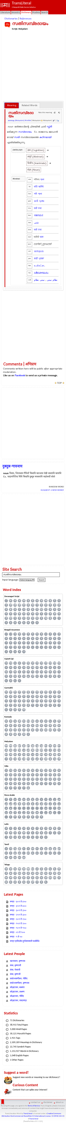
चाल (41, 237)
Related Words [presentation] (29, 105)
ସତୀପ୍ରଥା (38, 251)
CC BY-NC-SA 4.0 (58, 1116)
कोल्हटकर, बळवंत (17, 987)
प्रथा (39, 208)
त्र (41, 609)
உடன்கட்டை (39, 265)
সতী (35, 194)
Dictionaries (11, 18)
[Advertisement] (33, 65)
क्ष (28, 605)
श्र (10, 618)
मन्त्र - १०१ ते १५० (18, 928)
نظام (55, 280)
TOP (59, 383)
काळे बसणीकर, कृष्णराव (19, 983)
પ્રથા (41, 201)
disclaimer (47, 1102)
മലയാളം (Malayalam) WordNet (19, 120)
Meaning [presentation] (11, 105)
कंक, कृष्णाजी (15, 965)
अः (10, 600)
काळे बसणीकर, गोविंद (18, 978)
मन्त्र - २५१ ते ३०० (18, 915)
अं (15, 600)
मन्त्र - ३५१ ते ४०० (18, 906)
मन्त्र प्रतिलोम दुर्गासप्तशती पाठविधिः (25, 941)
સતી (36, 201)
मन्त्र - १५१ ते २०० (18, 923)
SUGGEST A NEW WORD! (52, 490)
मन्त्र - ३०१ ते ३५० (18, 910)
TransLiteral (28, 1114)
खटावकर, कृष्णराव (17, 961)
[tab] (11, 105)
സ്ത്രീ (49, 126)
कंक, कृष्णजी (15, 974)
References (25, 18)
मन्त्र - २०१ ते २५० (18, 919)
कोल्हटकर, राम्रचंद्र (18, 1000)
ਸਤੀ (36, 258)
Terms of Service (34, 1106)
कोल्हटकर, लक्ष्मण (17, 992)
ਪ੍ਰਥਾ (41, 258)
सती (35, 208)
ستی (49, 280)
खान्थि (40, 186)
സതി (17, 137)
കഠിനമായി (45, 137)
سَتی (36, 222)
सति (35, 186)
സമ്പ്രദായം (25, 132)
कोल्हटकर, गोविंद (17, 996)
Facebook (20, 375)
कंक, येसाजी (15, 970)
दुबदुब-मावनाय (12, 466)
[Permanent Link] (54, 120)
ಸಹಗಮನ (38, 215)
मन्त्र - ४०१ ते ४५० (18, 901)
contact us (35, 1102)
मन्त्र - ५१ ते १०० (17, 932)
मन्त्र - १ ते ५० (16, 937)
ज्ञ (59, 605)
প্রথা (42, 179)
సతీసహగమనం (41, 273)
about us (59, 1102)
